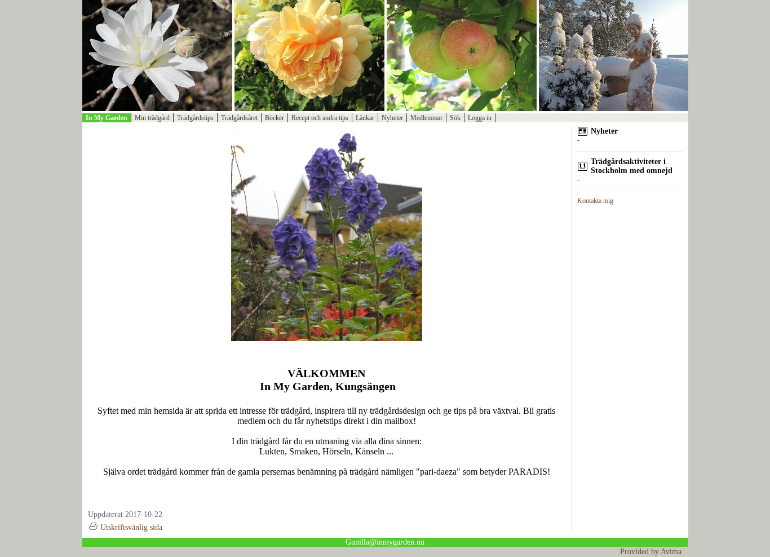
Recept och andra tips (319, 118)
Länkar (365, 118)
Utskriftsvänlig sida (131, 527)
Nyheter (392, 118)
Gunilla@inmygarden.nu (385, 542)
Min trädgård (152, 118)
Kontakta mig (595, 201)
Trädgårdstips (195, 118)
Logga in (480, 118)
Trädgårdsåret (239, 118)
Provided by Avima (651, 551)
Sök (455, 118)
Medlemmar (426, 118)
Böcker (274, 118)
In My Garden (106, 118)
